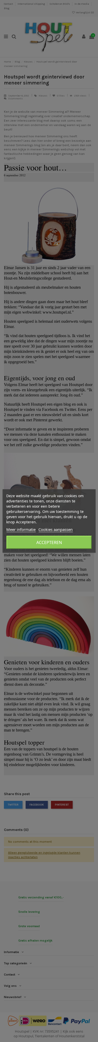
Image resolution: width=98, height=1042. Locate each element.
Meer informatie (21, 529)
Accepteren (49, 542)
